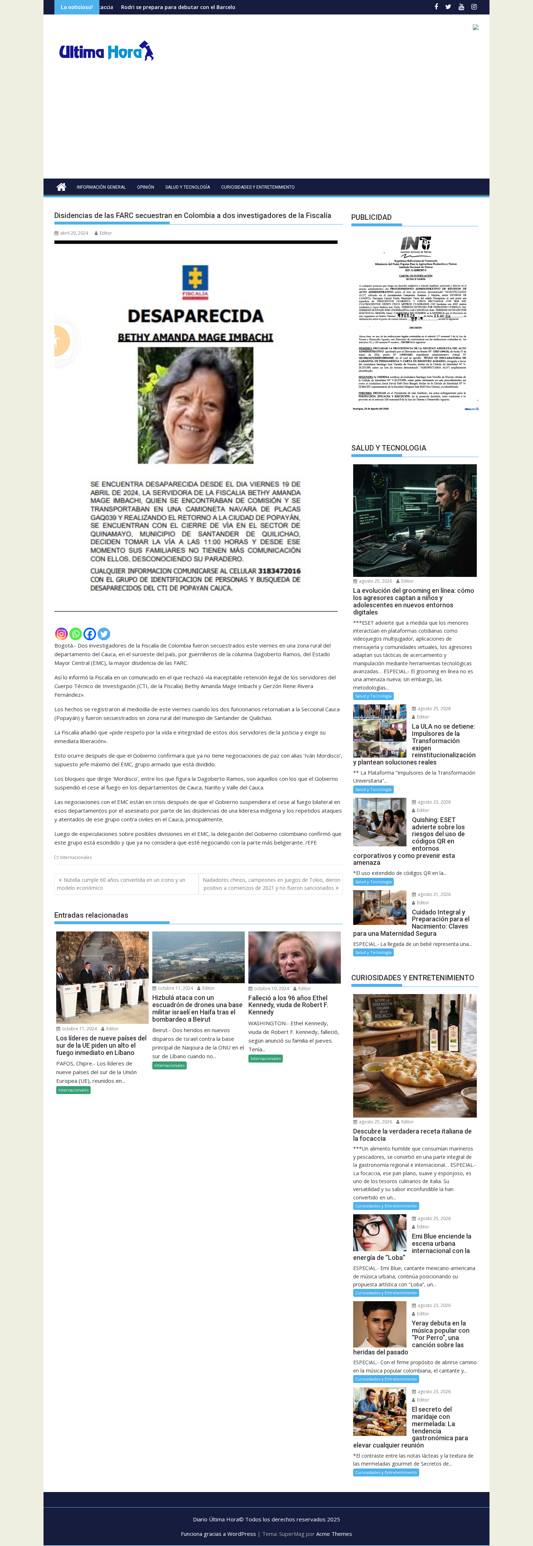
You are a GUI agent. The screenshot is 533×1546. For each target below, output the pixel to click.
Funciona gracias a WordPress (218, 1533)
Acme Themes (334, 1533)
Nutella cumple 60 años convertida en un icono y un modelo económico (121, 883)
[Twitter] (104, 634)
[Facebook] (89, 634)
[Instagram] (61, 634)
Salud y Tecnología (187, 187)
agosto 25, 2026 (375, 581)
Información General (101, 187)
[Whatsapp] (75, 634)
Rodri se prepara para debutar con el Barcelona (104, 7)
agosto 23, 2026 (434, 802)
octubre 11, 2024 (79, 1029)
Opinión (145, 187)
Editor (106, 233)
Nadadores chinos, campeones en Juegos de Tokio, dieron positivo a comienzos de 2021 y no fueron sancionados (271, 883)
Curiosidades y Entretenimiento (258, 187)
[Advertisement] (266, 124)
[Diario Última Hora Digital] (61, 186)
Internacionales (76, 857)
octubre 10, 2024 (271, 988)
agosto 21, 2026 (434, 894)
